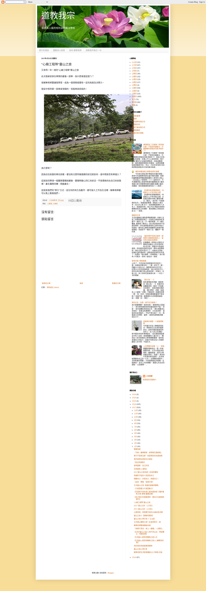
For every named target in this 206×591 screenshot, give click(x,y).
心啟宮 (134, 74)
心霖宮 (55, 204)
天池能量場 (136, 116)
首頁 (81, 283)
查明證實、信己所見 (141, 466)
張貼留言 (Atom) (53, 287)
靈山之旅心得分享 (140, 549)
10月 (136, 417)
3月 (135, 440)
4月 (135, 437)
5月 (135, 433)
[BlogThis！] (72, 200)
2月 (135, 443)
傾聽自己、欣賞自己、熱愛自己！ (146, 479)
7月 (135, 427)
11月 (136, 414)
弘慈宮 (134, 96)
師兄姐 (134, 102)
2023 (134, 398)
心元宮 (134, 62)
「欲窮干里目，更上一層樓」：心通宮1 (148, 529)
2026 (134, 394)
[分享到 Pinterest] (80, 200)
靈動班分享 (136, 215)
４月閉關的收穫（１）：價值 (153, 346)
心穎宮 (134, 88)
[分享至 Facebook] (77, 200)
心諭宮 (134, 91)
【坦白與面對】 (140, 462)
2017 (134, 407)
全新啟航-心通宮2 (140, 469)
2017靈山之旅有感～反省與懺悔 (146, 472)
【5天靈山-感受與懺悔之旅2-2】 (146, 537)
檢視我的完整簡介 (149, 380)
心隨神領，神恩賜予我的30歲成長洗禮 (148, 512)
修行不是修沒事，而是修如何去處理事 (148, 456)
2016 (134, 557)
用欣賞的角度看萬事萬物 (143, 546)
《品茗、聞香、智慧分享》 (144, 482)
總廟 (133, 105)
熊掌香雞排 (136, 130)
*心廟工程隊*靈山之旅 (142, 502)
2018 (134, 404)
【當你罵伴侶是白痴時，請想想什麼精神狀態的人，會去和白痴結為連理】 (153, 238)
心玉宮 (134, 65)
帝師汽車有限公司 (138, 127)
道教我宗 (58, 15)
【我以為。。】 (149, 280)
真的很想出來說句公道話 (143, 459)
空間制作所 (136, 125)
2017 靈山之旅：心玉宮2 (143, 506)
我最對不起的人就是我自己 (144, 476)
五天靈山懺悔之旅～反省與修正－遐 (147, 522)
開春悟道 (137, 449)
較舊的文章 (116, 283)
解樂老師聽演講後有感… (143, 525)
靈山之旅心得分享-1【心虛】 (145, 519)
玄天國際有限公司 (138, 122)
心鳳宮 (134, 82)
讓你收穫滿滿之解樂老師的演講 (147, 172)
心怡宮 (134, 68)
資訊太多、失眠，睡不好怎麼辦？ (144, 303)
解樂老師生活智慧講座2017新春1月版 (148, 552)
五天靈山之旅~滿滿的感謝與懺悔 (146, 485)
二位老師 (149, 376)
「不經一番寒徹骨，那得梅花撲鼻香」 (148, 453)
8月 (135, 423)
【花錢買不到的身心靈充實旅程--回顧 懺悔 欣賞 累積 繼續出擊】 (149, 493)
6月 (135, 430)
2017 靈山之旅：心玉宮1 (143, 509)
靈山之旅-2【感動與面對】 (144, 516)
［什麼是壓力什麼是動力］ (144, 489)
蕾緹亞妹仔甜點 (137, 133)
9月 (135, 420)
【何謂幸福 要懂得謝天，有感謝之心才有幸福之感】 (153, 191)
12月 (136, 410)
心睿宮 (50, 204)
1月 (135, 446)
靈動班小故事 (59, 50)
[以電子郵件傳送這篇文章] (69, 200)
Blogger (111, 573)
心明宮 (134, 71)
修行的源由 (44, 50)
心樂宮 (134, 85)
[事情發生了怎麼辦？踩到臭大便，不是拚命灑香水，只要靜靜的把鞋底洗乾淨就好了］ (153, 148)
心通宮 (134, 77)
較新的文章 (46, 283)
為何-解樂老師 (75, 50)
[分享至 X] (75, 200)
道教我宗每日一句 (93, 50)
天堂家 (134, 119)
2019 (134, 401)
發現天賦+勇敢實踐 (139, 261)
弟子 (133, 99)
